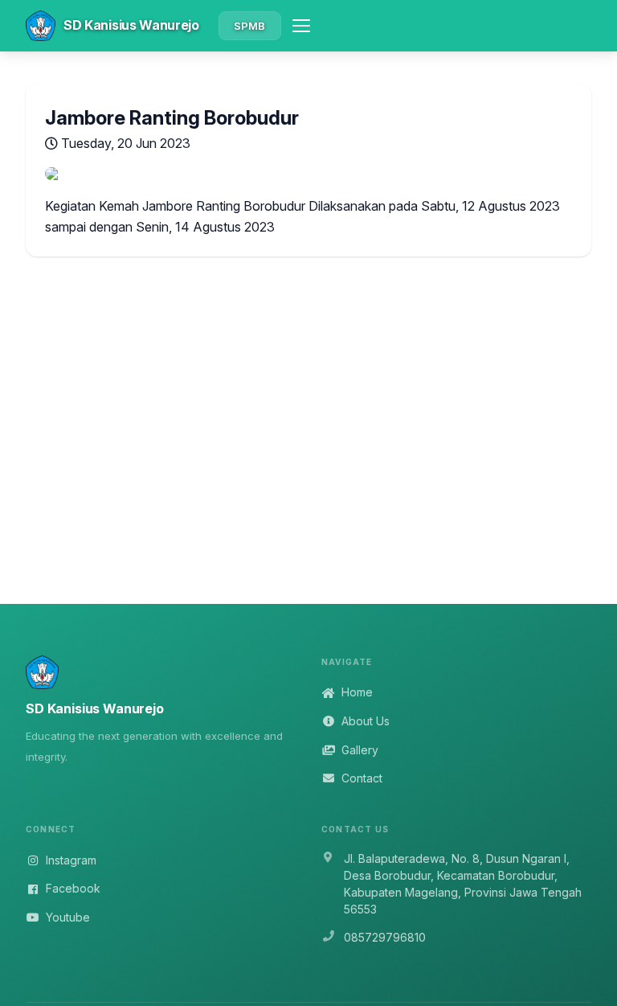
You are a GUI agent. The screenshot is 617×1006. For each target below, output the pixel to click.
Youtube (68, 917)
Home (357, 692)
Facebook (73, 888)
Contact (361, 778)
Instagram (71, 860)
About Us (365, 721)
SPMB (250, 25)
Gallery (359, 750)
